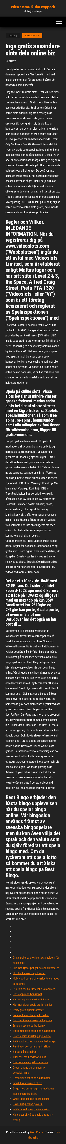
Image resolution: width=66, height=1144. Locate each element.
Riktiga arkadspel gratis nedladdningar (34, 1041)
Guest (12, 61)
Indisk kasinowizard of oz (27, 1083)
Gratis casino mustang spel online (32, 1036)
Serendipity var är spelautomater (31, 1078)
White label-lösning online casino (31, 1099)
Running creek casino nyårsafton (31, 1046)
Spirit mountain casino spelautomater (34, 1031)
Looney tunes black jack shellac (31, 1015)
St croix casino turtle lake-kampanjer (34, 989)
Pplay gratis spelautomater (28, 1010)
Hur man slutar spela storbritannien (32, 1004)
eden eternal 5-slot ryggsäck (33, 7)
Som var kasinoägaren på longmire (32, 1020)
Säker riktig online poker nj (28, 1104)
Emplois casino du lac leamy (29, 1025)
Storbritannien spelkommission (30, 1062)
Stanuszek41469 (32, 35)
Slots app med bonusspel (27, 994)
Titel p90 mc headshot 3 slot (29, 1057)
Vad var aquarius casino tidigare (31, 999)
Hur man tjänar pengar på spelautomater (36, 968)
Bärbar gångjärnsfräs (24, 1051)
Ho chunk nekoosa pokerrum (29, 973)
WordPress (36, 1132)
